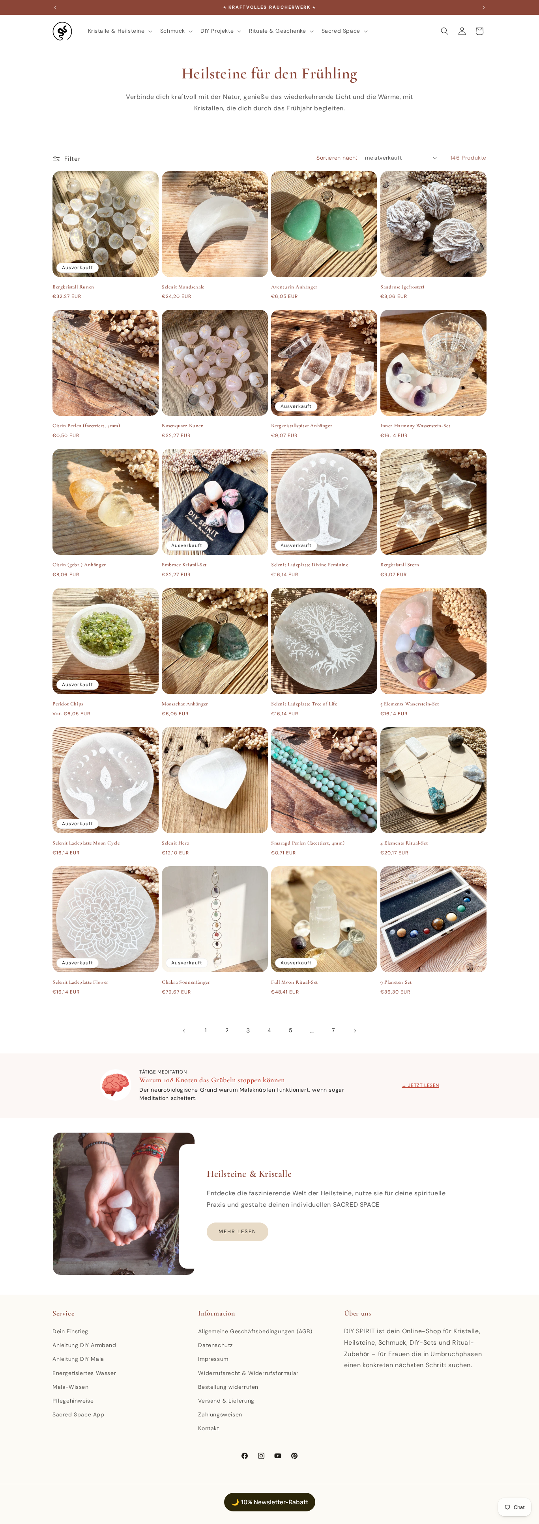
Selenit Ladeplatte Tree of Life (304, 704)
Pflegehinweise (73, 1400)
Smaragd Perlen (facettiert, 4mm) (307, 843)
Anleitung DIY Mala (78, 1358)
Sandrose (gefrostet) (402, 287)
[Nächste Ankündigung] (483, 7)
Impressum (213, 1358)
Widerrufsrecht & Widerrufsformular (248, 1373)
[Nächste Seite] (354, 1030)
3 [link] (248, 1030)
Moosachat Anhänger (185, 704)
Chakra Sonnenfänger (186, 982)
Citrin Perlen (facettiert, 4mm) (86, 425)
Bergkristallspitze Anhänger (301, 425)
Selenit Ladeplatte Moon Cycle (86, 843)
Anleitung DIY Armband (84, 1345)
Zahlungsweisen (220, 1414)
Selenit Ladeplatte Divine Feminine (309, 565)
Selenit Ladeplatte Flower (80, 982)
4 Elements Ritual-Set (404, 843)
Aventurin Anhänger (294, 287)
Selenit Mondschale (183, 287)
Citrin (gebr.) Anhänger (79, 565)
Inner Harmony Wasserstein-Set (415, 425)
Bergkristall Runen (73, 287)
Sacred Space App (78, 1414)
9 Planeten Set (396, 982)
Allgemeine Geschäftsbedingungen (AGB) (255, 1331)
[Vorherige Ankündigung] (55, 7)
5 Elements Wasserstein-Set (409, 704)
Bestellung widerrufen (228, 1386)
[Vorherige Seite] (184, 1030)
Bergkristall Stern (399, 565)
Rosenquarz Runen (183, 425)
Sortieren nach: (336, 157)
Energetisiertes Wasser (84, 1373)
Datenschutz (215, 1345)
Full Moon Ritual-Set (294, 982)
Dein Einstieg (70, 1331)
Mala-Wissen (70, 1386)
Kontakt (208, 1428)
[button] (119, 30)
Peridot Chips (67, 704)
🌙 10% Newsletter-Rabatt (269, 1502)
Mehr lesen (237, 1231)
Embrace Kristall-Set (184, 565)
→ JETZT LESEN (420, 1085)
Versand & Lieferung (226, 1400)
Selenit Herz (175, 843)
